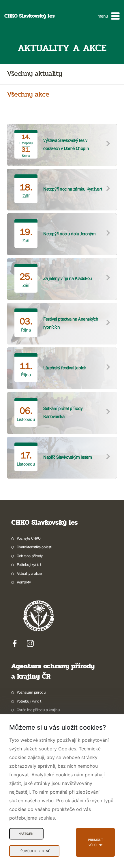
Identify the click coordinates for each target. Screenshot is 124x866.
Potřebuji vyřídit (29, 564)
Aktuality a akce (29, 573)
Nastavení (26, 834)
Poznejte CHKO (29, 538)
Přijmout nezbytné (34, 851)
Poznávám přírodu (31, 692)
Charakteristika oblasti (34, 547)
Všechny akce (28, 95)
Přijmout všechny (95, 842)
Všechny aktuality (34, 74)
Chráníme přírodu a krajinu (38, 709)
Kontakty (24, 582)
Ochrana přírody (30, 556)
